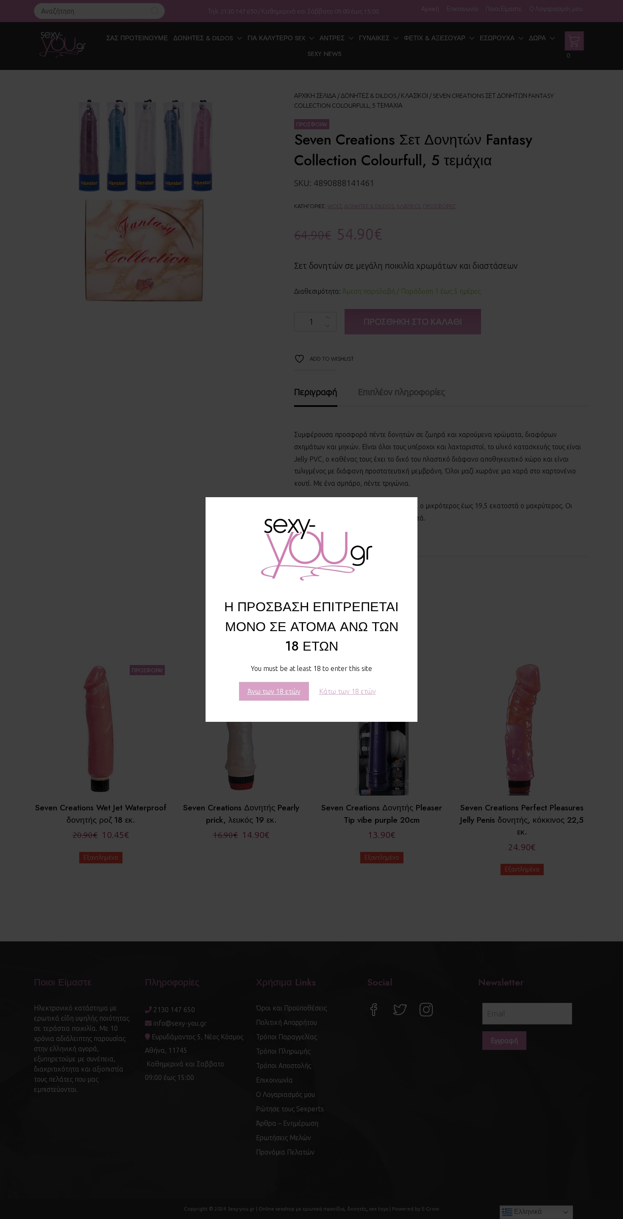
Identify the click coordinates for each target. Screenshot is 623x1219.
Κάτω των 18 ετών (347, 691)
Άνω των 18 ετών (274, 691)
